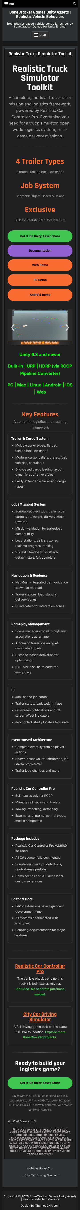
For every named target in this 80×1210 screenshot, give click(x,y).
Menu (12, 4)
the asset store (58, 1145)
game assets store (49, 1140)
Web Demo (40, 265)
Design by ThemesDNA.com (40, 1205)
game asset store (21, 1140)
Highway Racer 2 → (40, 1168)
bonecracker (25, 1135)
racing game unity (56, 1143)
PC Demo (40, 280)
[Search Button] (74, 3)
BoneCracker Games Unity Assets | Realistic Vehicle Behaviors (40, 14)
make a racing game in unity (41, 1142)
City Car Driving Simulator (40, 1017)
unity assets (28, 1148)
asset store (61, 1132)
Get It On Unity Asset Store (40, 236)
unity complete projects (28, 1151)
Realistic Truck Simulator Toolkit (39, 54)
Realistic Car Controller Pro (40, 969)
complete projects (54, 1137)
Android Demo (40, 295)
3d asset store (37, 1129)
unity (14, 1148)
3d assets (56, 1129)
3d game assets (40, 1132)
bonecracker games (50, 1135)
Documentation (40, 250)
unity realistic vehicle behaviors (48, 1152)
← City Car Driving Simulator (40, 1175)
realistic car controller (27, 1145)
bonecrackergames (25, 1137)
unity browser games (54, 1148)
